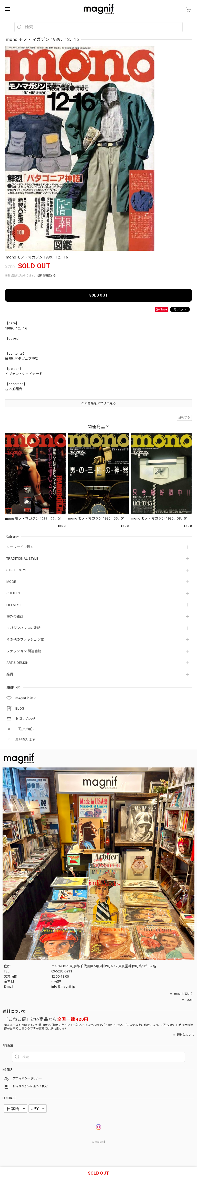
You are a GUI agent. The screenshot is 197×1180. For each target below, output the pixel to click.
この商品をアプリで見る (98, 403)
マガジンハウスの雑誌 (23, 628)
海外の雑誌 (15, 616)
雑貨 (9, 674)
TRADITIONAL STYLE (22, 558)
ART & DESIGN (17, 663)
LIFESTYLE (14, 605)
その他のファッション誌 (25, 639)
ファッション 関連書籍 (23, 651)
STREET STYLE (17, 570)
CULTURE (13, 593)
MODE (11, 582)
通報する (184, 417)
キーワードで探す (20, 547)
